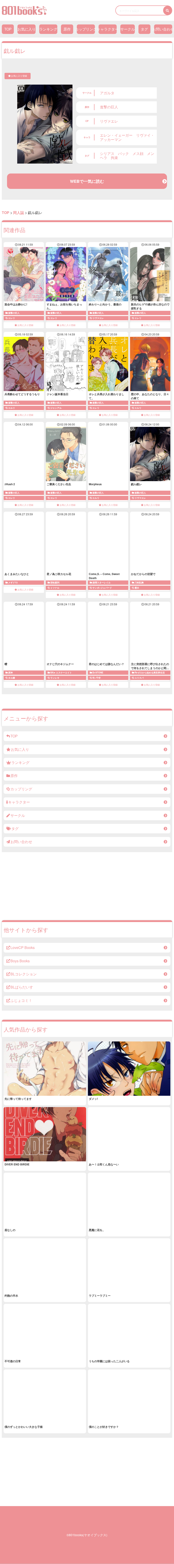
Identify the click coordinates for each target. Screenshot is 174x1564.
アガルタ (107, 92)
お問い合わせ (163, 29)
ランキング (48, 29)
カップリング (86, 29)
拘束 (114, 157)
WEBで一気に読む (87, 181)
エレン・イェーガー (116, 135)
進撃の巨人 (109, 106)
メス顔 (138, 153)
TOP (8, 29)
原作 (67, 29)
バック (123, 153)
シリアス (107, 153)
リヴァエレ (109, 121)
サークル (127, 29)
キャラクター (108, 29)
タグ (144, 29)
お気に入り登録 (19, 75)
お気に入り (26, 29)
